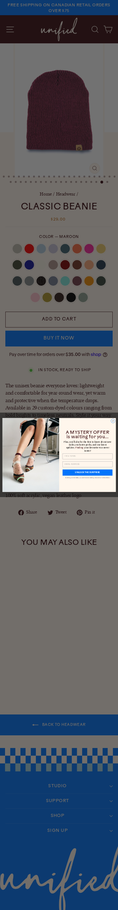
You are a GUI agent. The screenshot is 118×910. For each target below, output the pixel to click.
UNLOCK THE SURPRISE (87, 472)
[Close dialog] (113, 421)
